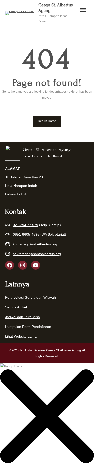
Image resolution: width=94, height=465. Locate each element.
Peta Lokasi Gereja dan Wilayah (30, 297)
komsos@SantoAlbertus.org (35, 244)
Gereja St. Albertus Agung (47, 149)
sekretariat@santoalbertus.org (37, 254)
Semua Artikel (16, 307)
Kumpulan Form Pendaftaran (28, 327)
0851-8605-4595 (26, 234)
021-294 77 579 (25, 225)
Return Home (47, 121)
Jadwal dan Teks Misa (22, 317)
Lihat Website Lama (21, 336)
